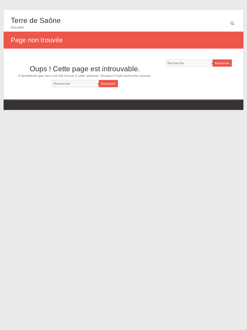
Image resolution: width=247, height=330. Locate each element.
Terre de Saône (36, 20)
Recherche (108, 84)
